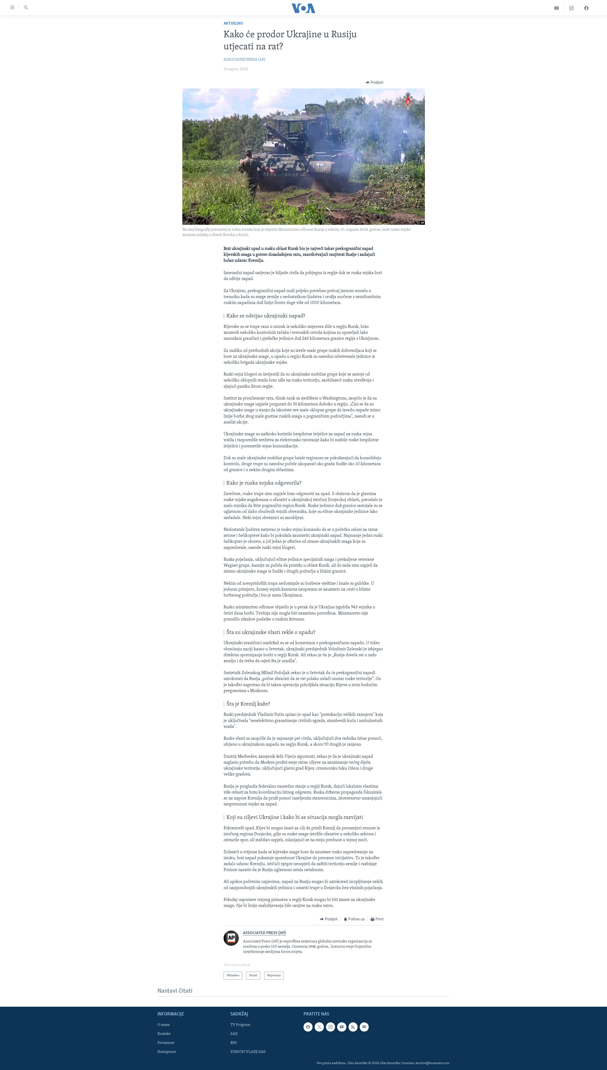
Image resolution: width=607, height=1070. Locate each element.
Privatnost (165, 1043)
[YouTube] (556, 8)
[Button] (374, 82)
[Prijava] (364, 1027)
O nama (163, 1025)
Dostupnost (166, 1052)
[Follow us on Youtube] (341, 1027)
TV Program (240, 1025)
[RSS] (353, 1027)
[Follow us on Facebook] (308, 1027)
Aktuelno (233, 24)
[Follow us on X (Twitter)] (319, 1027)
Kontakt (163, 1034)
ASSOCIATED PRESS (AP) (245, 60)
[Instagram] (571, 8)
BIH (233, 1043)
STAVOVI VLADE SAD (248, 1052)
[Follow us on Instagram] (330, 1027)
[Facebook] (586, 8)
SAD (234, 1034)
